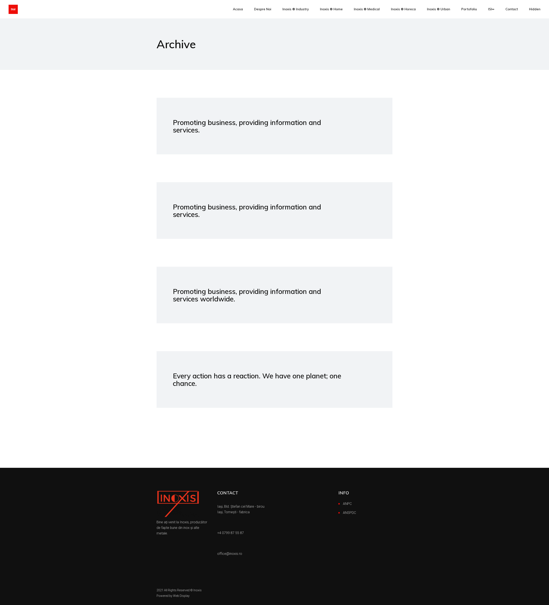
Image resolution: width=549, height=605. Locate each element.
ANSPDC (349, 513)
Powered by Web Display (173, 595)
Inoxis (197, 590)
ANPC (347, 504)
